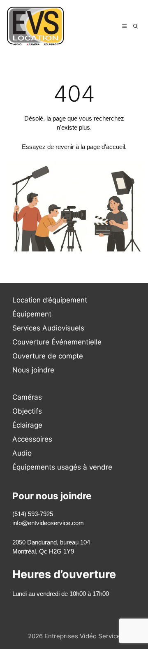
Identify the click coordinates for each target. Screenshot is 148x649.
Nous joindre (33, 370)
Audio (22, 453)
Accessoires (32, 439)
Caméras (27, 397)
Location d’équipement (49, 300)
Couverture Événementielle (57, 342)
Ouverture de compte (47, 356)
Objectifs (27, 411)
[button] (135, 26)
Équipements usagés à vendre (62, 467)
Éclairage (27, 425)
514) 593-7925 (33, 513)
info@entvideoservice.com (48, 522)
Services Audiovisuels (48, 328)
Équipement (31, 314)
